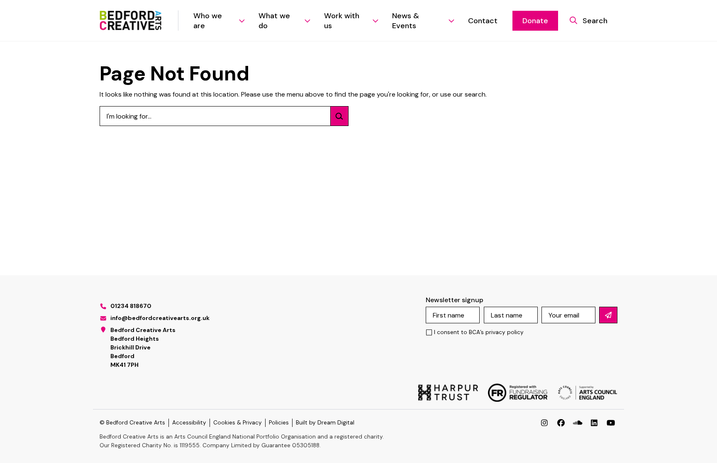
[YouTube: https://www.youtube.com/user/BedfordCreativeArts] (610, 422)
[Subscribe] (608, 315)
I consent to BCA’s (479, 332)
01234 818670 (130, 306)
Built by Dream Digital (325, 422)
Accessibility (189, 422)
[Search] (339, 116)
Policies (279, 422)
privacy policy (504, 332)
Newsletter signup (454, 300)
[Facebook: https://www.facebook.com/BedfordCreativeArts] (561, 422)
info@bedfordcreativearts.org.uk (160, 318)
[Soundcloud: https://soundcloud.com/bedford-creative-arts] (577, 422)
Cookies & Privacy (237, 422)
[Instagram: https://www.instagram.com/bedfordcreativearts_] (544, 422)
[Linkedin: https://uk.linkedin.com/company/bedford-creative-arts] (594, 422)
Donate (535, 21)
